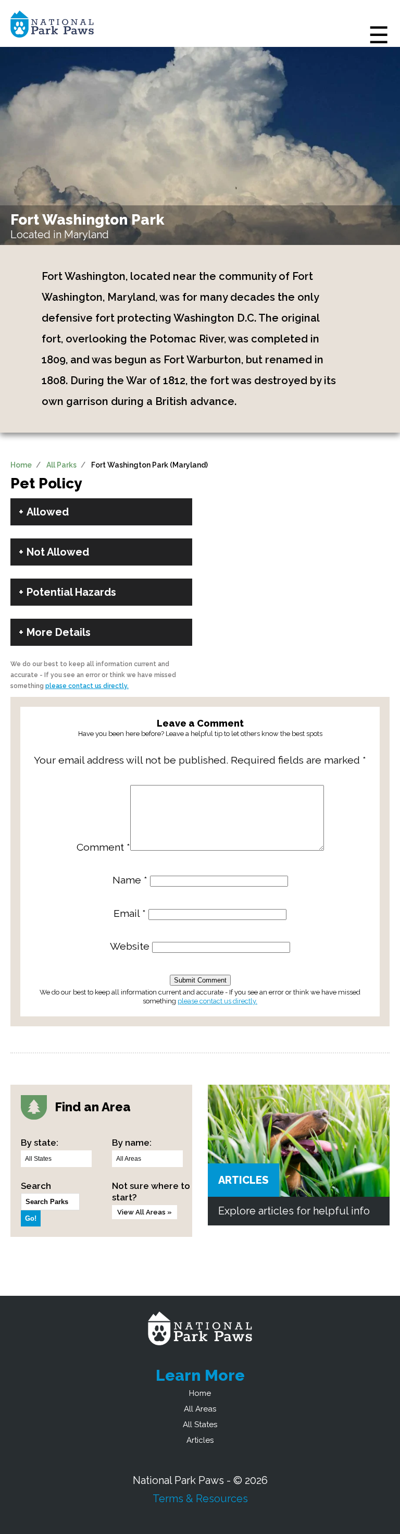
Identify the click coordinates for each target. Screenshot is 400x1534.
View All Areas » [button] (144, 1212)
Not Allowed (58, 552)
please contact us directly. (87, 686)
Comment (103, 847)
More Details (59, 632)
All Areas (200, 1409)
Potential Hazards (71, 592)
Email (130, 913)
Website (129, 946)
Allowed (48, 512)
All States (200, 1424)
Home (21, 465)
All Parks (61, 465)
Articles (243, 1180)
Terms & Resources (200, 1498)
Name (130, 880)
